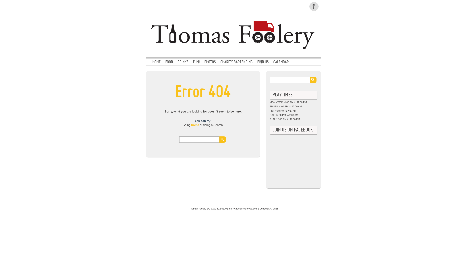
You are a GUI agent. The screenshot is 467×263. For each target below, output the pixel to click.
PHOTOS (210, 62)
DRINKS (182, 62)
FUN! (196, 62)
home (195, 125)
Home (156, 62)
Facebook (314, 6)
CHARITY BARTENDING (236, 62)
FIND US (263, 62)
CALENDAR (281, 62)
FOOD (169, 62)
